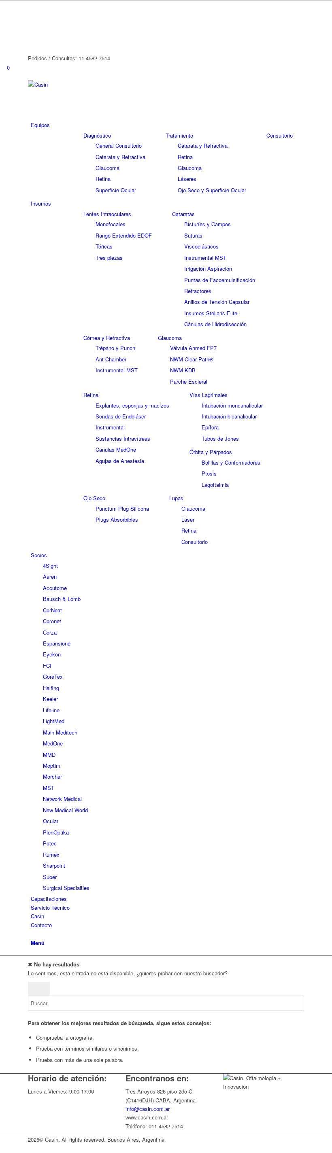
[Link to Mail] (33, 41)
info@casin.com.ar (148, 1109)
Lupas (176, 498)
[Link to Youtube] (33, 23)
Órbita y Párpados (210, 452)
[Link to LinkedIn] (33, 32)
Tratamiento (179, 135)
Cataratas (183, 214)
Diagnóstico (97, 135)
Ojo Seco (94, 498)
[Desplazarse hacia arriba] (2, 1148)
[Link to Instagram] (33, 13)
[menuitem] (167, 125)
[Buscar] (33, 933)
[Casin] (88, 84)
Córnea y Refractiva (106, 338)
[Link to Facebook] (33, 4)
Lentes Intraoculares (107, 214)
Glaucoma (170, 338)
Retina (90, 395)
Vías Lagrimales (208, 395)
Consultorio (279, 135)
